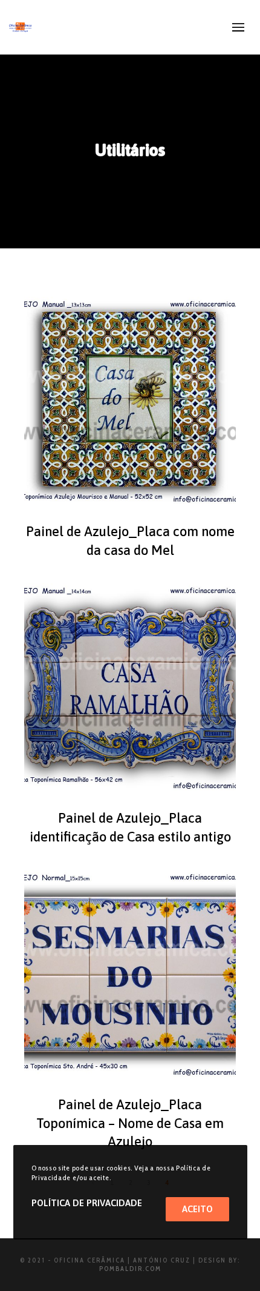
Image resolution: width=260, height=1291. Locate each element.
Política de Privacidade (86, 1203)
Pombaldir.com (130, 1268)
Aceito (197, 1209)
